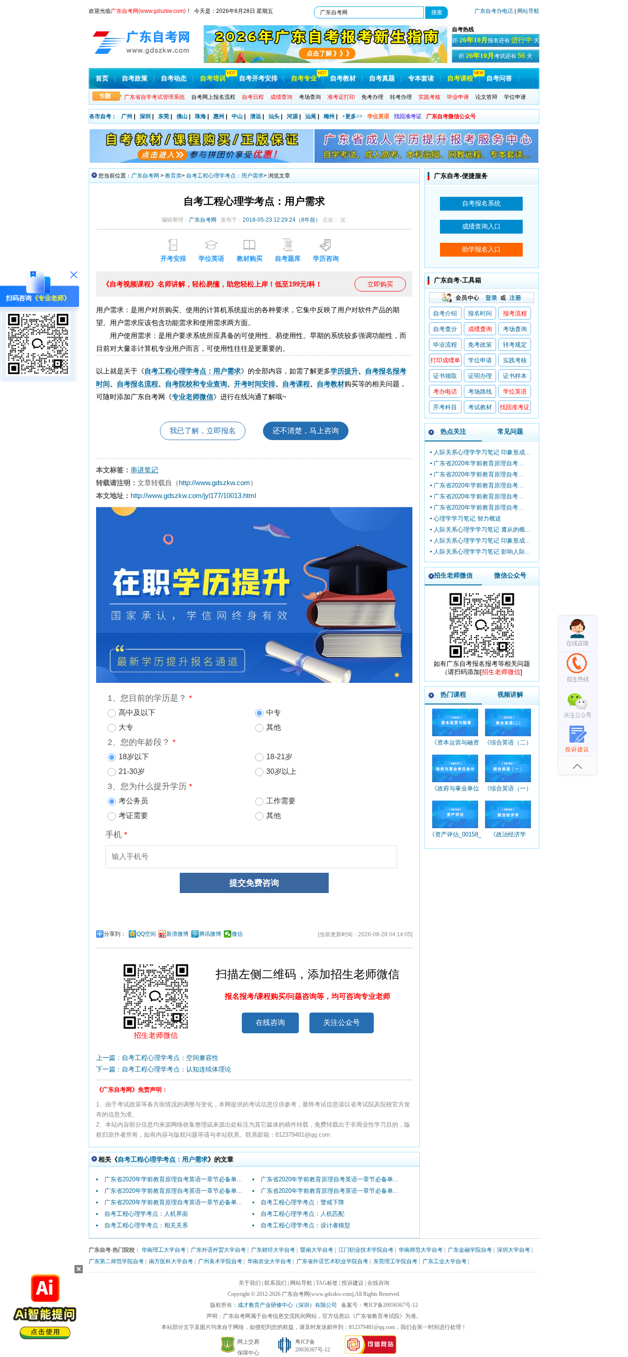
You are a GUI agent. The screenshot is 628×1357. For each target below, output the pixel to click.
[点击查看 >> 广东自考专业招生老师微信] (38, 374)
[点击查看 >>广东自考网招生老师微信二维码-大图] (481, 657)
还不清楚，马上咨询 (306, 431)
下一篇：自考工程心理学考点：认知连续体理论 (163, 1069)
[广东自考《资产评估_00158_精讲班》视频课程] (454, 814)
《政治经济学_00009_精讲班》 (508, 838)
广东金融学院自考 (470, 1250)
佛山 (182, 116)
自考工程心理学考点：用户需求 (224, 175)
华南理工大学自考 (164, 1250)
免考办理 (372, 97)
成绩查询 (480, 329)
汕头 (274, 116)
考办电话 (445, 391)
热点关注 (453, 431)
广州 (126, 116)
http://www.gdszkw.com (214, 483)
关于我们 (250, 1283)
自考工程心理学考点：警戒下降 (302, 1202)
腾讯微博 (210, 934)
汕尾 (310, 116)
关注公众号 (341, 1022)
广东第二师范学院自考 (116, 1261)
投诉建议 (353, 1283)
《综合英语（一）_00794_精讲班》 (508, 792)
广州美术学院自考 (220, 1261)
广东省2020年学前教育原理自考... (479, 463)
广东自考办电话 (493, 11)
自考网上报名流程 (213, 97)
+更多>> (352, 116)
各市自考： (103, 116)
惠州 (218, 116)
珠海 (200, 116)
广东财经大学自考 (273, 1250)
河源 (292, 116)
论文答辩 (486, 97)
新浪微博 (177, 934)
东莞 (163, 116)
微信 (237, 934)
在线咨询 (270, 1022)
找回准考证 (408, 116)
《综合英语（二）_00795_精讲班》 (508, 746)
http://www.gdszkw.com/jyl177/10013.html (193, 495)
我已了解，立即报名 (203, 431)
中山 (237, 116)
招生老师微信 (453, 575)
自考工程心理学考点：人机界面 (146, 1213)
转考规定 (515, 344)
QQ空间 (146, 934)
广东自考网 (145, 175)
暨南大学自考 (316, 1250)
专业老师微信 (192, 397)
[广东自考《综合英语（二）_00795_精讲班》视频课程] (507, 722)
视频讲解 (510, 694)
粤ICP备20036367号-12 (390, 1305)
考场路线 (480, 391)
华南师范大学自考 (421, 1250)
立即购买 (380, 284)
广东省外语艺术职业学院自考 (332, 1261)
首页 (102, 78)
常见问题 (510, 431)
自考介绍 (445, 313)
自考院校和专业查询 (196, 384)
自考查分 (445, 329)
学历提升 (344, 371)
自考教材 (343, 78)
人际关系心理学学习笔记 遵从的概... (482, 529)
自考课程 (460, 78)
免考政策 (480, 344)
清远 (255, 116)
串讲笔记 (144, 470)
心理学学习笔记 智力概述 (467, 518)
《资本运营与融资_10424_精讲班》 (455, 746)
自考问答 (499, 78)
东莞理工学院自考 (395, 1261)
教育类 (173, 175)
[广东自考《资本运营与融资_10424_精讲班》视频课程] (454, 722)
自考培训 (213, 78)
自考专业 (304, 78)
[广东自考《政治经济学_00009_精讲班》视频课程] (507, 814)
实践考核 (515, 360)
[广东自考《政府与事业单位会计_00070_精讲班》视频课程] (454, 768)
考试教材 (480, 407)
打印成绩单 (445, 360)
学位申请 (515, 97)
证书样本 (515, 375)
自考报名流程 (137, 384)
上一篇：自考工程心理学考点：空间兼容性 (157, 1057)
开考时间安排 (254, 384)
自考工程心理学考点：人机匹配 (302, 1213)
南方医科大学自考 (171, 1261)
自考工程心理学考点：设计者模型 (305, 1225)
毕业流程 (445, 344)
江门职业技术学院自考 (366, 1250)
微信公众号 (510, 575)
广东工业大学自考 (444, 1261)
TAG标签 (327, 1283)
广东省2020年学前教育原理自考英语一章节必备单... (173, 1179)
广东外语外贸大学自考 (218, 1250)
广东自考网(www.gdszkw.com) (318, 1294)
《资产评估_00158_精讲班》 (455, 838)
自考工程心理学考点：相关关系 (146, 1225)
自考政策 (135, 78)
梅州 (329, 116)
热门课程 (453, 694)
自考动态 (174, 78)
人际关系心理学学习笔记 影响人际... (482, 551)
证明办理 (480, 375)
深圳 (145, 116)
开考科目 (445, 407)
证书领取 (445, 375)
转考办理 (401, 97)
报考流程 (515, 313)
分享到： (115, 934)
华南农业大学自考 (269, 1261)
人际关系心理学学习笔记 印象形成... (482, 452)
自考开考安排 (258, 78)
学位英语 (378, 116)
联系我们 (275, 1283)
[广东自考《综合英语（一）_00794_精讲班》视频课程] (507, 768)
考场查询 (310, 97)
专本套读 (421, 78)
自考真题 (382, 78)
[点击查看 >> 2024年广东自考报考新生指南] (325, 61)
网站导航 (528, 11)
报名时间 (480, 313)
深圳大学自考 (513, 1250)
